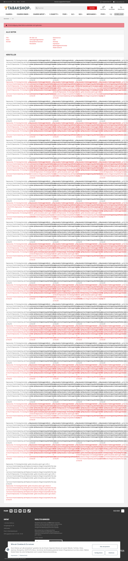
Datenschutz (23, 555)
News (18, 1)
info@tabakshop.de (12, 531)
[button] (122, 510)
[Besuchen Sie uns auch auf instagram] (24, 510)
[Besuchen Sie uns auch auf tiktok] (29, 510)
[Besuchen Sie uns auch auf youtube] (20, 510)
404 (13, 18)
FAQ (14, 1)
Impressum (14, 555)
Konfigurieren (99, 553)
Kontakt (23, 1)
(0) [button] (106, 1)
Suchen (92, 8)
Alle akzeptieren (105, 546)
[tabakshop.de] (18, 8)
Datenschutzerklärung (40, 532)
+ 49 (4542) (7, 523)
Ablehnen (111, 553)
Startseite (6, 18)
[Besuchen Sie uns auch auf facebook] (11, 510)
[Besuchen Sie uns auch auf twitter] (15, 510)
